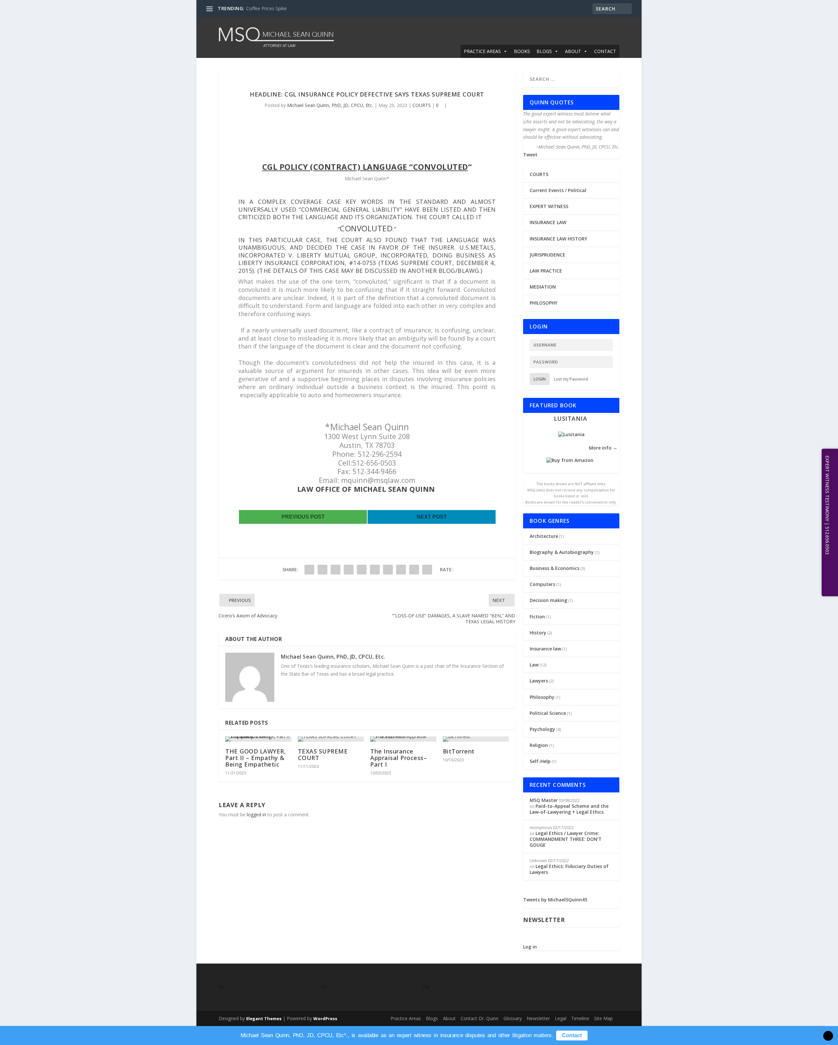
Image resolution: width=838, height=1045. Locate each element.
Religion (539, 745)
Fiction (537, 616)
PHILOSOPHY (543, 303)
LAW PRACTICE (546, 271)
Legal (560, 1018)
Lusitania (570, 418)
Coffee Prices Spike (266, 8)
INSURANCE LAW (548, 222)
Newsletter (538, 1018)
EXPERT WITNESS (549, 206)
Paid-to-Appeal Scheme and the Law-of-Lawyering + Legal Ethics (569, 809)
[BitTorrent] (476, 739)
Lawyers (539, 681)
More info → (603, 448)
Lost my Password (571, 379)
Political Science (548, 713)
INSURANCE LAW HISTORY (558, 239)
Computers (542, 584)
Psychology (542, 729)
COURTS (421, 105)
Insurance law (545, 649)
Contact (572, 1035)
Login (540, 379)
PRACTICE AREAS (482, 51)
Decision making (548, 600)
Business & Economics (554, 568)
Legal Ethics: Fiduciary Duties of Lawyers (569, 869)
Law (534, 665)
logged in (256, 814)
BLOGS (544, 51)
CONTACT (605, 51)
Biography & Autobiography (562, 552)
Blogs (432, 1018)
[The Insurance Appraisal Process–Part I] (403, 739)
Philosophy (542, 697)
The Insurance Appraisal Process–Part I (398, 757)
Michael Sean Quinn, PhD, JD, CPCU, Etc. (330, 105)
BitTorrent (459, 751)
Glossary (512, 1018)
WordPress (325, 1018)
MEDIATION (543, 287)
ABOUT (573, 51)
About (449, 1018)
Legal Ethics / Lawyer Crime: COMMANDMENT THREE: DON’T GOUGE (566, 839)
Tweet (530, 154)
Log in (530, 947)
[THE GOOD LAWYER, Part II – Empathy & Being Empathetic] (258, 739)
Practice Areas (406, 1018)
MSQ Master (544, 800)
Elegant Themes (264, 1018)
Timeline (580, 1018)
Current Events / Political (558, 190)
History (538, 632)
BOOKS (522, 51)
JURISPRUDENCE (547, 255)
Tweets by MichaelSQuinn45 (555, 899)
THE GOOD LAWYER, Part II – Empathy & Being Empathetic (255, 757)
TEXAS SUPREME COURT (323, 754)
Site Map (603, 1018)
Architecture (544, 536)
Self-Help (540, 761)
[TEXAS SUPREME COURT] (331, 739)
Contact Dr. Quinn (480, 1018)
